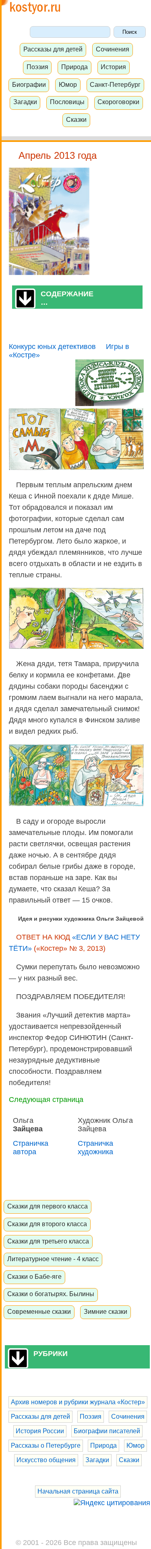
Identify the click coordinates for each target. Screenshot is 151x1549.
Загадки (25, 101)
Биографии (29, 84)
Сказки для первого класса (47, 1206)
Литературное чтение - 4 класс (53, 1258)
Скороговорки (118, 101)
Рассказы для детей (53, 49)
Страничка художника (95, 1147)
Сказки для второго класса (47, 1223)
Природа (74, 66)
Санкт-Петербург (115, 84)
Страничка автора (30, 1147)
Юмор (68, 84)
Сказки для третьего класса (48, 1241)
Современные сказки (39, 1311)
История (113, 66)
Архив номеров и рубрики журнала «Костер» (78, 1402)
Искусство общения (46, 1460)
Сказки (76, 119)
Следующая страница (46, 1100)
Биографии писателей (107, 1431)
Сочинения (112, 49)
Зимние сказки (105, 1311)
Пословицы (67, 101)
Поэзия (37, 66)
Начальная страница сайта (77, 1491)
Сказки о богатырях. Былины (50, 1293)
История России (40, 1431)
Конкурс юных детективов (52, 347)
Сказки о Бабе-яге (34, 1276)
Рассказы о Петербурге (46, 1445)
